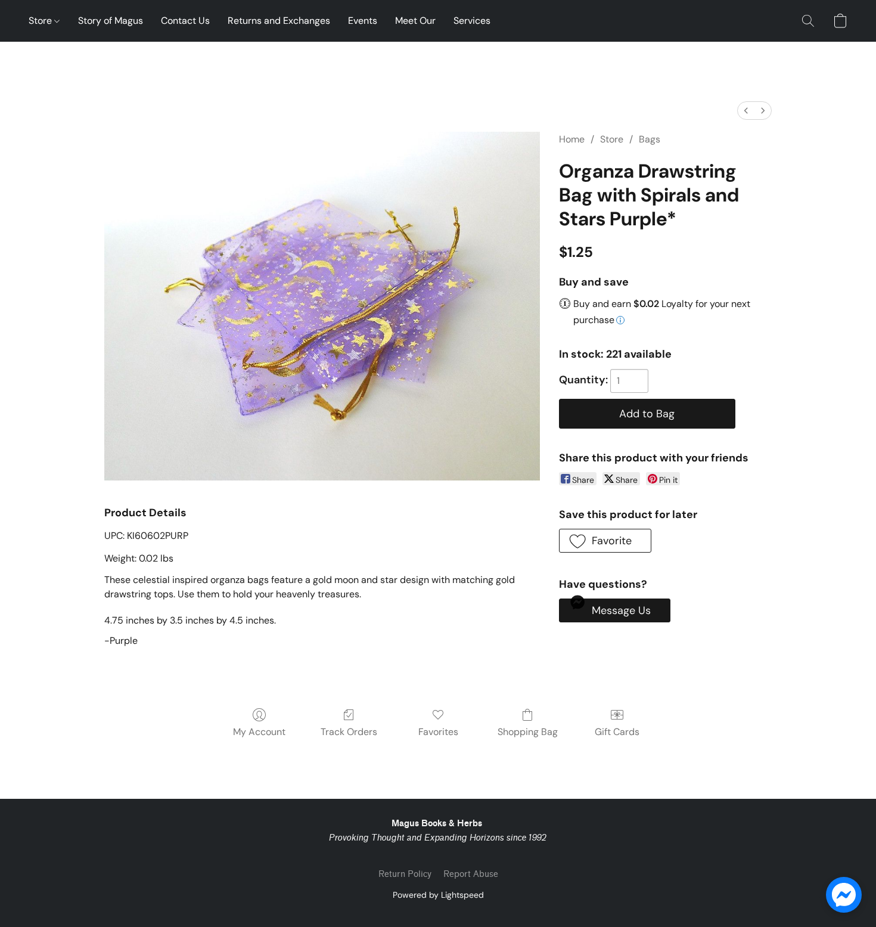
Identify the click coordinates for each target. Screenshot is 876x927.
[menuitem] (746, 110)
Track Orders (349, 732)
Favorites (438, 732)
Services (471, 20)
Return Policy (404, 874)
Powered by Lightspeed (438, 894)
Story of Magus (110, 20)
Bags (649, 139)
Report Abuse (470, 874)
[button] (808, 21)
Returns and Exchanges (279, 20)
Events (362, 20)
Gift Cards (617, 732)
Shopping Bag (528, 732)
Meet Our (415, 20)
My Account (259, 732)
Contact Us (185, 20)
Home (572, 139)
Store (41, 20)
